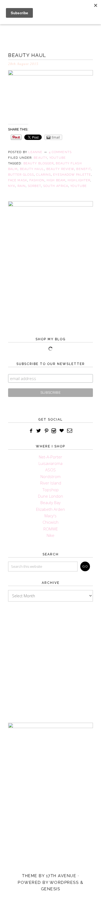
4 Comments (60, 152)
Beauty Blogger (38, 163)
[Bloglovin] (61, 430)
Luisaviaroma (50, 463)
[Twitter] (38, 430)
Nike (50, 535)
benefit (83, 169)
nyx (11, 186)
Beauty (40, 158)
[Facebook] (31, 430)
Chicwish (50, 522)
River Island (50, 483)
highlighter (79, 180)
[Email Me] (69, 430)
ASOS (50, 469)
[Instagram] (54, 430)
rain (22, 186)
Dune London (50, 496)
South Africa (55, 186)
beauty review (60, 169)
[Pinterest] (46, 430)
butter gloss (21, 174)
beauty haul (32, 169)
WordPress (64, 882)
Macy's (50, 515)
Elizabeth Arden (50, 509)
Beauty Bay (50, 502)
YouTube (57, 158)
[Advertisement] (50, 656)
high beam (56, 180)
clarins (43, 174)
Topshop (51, 489)
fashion (36, 180)
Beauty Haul (27, 55)
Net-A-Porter (50, 457)
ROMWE (50, 528)
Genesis (50, 889)
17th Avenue (61, 875)
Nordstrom (50, 476)
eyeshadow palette (72, 174)
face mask (17, 180)
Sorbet (34, 186)
